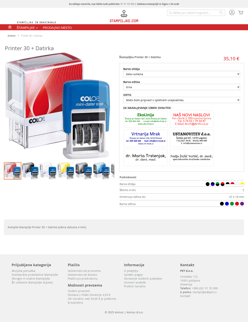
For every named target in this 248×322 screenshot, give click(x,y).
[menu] (124, 27)
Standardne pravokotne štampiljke (35, 274)
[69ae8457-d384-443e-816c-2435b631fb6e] (191, 119)
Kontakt (185, 296)
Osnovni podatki (135, 282)
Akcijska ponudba (23, 271)
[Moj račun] (232, 13)
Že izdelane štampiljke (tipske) (32, 282)
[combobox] (196, 13)
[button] (11, 106)
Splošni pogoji (133, 274)
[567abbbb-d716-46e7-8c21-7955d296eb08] (145, 119)
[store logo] (124, 17)
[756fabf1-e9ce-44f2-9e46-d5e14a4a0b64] (191, 157)
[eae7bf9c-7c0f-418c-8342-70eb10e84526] (191, 138)
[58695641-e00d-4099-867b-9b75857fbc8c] (145, 157)
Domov (12, 35)
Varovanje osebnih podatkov (143, 278)
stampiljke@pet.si (205, 292)
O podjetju (131, 271)
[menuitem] (10, 27)
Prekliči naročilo (135, 286)
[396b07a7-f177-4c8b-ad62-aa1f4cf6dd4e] (145, 138)
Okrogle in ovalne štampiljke (31, 278)
